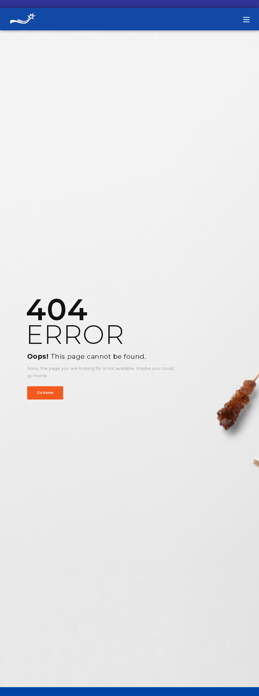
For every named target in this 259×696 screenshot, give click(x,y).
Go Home (45, 393)
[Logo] (25, 19)
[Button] (246, 19)
